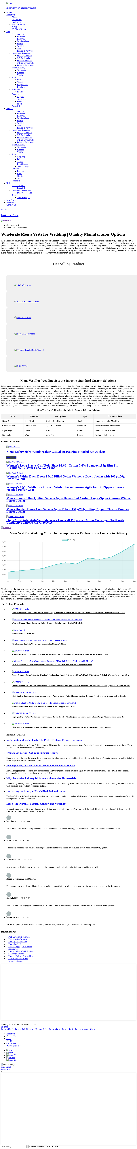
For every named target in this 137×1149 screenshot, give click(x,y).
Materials (10, 202)
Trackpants (21, 99)
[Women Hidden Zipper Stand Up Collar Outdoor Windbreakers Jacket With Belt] (47, 619)
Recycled (16, 106)
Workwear (16, 89)
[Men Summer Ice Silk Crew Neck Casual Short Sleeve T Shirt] (39, 640)
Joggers (20, 96)
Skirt (19, 178)
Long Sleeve (22, 84)
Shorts (19, 104)
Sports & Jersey (18, 68)
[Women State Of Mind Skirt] (18, 630)
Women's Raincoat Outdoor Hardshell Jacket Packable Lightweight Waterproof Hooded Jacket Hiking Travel (60, 654)
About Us (10, 15)
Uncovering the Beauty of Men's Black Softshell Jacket (36, 791)
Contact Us (11, 205)
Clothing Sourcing (16, 954)
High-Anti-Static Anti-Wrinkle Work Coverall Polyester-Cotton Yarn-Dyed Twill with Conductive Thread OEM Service (65, 521)
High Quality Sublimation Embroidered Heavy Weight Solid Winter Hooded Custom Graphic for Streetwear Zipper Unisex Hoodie (69, 696)
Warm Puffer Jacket (16, 944)
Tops (14, 77)
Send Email (6, 1067)
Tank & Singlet (23, 166)
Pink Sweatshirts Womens (19, 937)
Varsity (20, 75)
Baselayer (21, 87)
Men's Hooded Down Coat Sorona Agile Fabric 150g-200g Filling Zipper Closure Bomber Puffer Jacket (67, 510)
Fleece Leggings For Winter (20, 946)
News (14, 27)
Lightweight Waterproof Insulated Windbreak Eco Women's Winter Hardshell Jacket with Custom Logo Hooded (61, 727)
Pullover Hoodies (24, 60)
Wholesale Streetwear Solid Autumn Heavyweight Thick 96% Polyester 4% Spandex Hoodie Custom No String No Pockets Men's (68, 613)
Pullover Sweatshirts (25, 65)
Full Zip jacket (28, 1029)
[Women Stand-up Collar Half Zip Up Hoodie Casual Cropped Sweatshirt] (44, 703)
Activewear (13, 949)
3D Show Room (19, 29)
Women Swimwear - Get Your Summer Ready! (32, 752)
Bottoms (15, 94)
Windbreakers (23, 41)
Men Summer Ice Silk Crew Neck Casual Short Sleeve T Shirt (39, 644)
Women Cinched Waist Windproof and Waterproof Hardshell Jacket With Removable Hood (52, 665)
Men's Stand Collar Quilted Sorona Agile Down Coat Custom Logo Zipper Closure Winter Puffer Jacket (68, 499)
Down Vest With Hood (18, 958)
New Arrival (11, 200)
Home (9, 12)
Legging (20, 171)
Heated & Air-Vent (25, 51)
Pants (19, 101)
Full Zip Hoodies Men (17, 942)
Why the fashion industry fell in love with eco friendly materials (41, 778)
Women (9, 108)
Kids (8, 183)
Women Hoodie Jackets (11, 1029)
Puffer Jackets (75, 1029)
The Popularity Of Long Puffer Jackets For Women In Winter (40, 765)
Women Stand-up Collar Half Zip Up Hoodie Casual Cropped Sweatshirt (43, 706)
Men (8, 31)
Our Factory (17, 19)
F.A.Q (9, 1041)
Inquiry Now (9, 215)
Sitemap (4, 1027)
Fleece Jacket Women (17, 939)
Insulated (21, 36)
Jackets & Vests (18, 34)
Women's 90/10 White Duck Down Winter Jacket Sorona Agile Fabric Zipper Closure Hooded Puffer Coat (65, 488)
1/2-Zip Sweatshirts (25, 63)
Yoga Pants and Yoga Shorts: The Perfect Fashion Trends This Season (44, 740)
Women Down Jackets (58, 1029)
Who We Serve (18, 24)
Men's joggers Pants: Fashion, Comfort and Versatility (36, 803)
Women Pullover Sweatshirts (20, 956)
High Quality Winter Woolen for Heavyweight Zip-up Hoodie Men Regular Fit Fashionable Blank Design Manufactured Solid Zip (68, 717)
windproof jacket (89, 1029)
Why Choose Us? (13, 1046)
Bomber (20, 72)
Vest (19, 48)
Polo (19, 80)
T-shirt (20, 82)
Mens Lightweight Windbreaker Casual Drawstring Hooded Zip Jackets (55, 451)
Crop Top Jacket (15, 961)
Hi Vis (20, 92)
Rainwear (21, 39)
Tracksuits (21, 70)
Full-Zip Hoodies (24, 56)
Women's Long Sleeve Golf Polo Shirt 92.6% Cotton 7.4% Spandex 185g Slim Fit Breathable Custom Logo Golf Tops (62, 467)
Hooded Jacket (41, 1029)
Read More (11, 457)
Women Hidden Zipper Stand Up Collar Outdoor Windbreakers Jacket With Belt (47, 623)
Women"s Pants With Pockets (20, 951)
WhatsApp (5, 1069)
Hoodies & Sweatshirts (21, 53)
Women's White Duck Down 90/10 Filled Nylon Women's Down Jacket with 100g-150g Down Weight (65, 478)
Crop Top (21, 157)
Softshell (20, 46)
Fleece (20, 43)
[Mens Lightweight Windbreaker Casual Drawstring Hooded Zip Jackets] (13, 447)
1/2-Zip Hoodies (24, 58)
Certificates (16, 22)
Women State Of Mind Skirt (24, 633)
